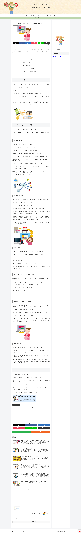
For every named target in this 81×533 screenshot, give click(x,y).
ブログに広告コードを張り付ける (29, 68)
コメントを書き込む (31, 521)
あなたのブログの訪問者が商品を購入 (30, 71)
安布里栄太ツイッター (57, 56)
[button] (47, 43)
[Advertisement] (31, 414)
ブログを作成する (27, 65)
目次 (30, 59)
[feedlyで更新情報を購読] (21, 432)
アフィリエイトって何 (27, 62)
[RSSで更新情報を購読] (40, 432)
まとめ (24, 74)
